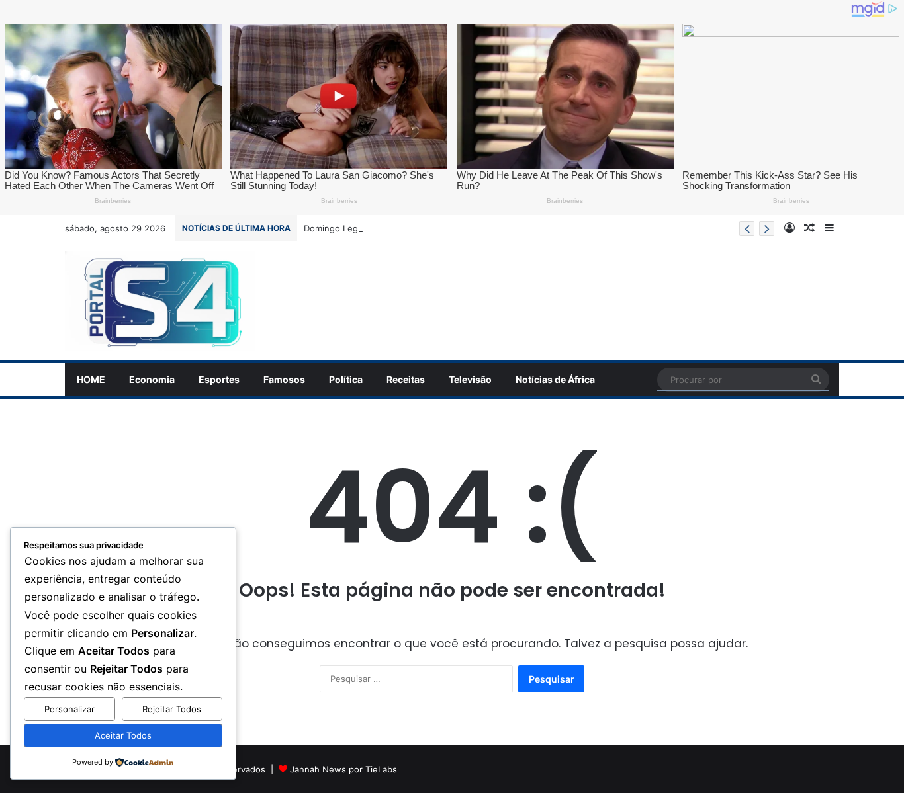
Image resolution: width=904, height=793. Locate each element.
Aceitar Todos (123, 735)
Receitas (405, 379)
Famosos (284, 379)
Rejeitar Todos (171, 709)
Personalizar (69, 709)
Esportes (219, 379)
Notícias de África (555, 379)
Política (346, 379)
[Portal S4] (160, 301)
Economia (152, 379)
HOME (91, 379)
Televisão (470, 379)
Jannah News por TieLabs (343, 769)
